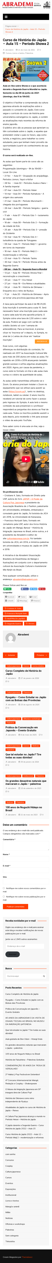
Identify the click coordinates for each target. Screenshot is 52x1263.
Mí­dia (7, 1212)
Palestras (29, 53)
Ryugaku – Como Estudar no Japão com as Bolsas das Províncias (26, 699)
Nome (6, 854)
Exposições (10, 1189)
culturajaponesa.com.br (18, 538)
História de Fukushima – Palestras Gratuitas (24, 1059)
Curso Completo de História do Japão (21, 994)
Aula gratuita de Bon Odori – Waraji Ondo (23, 1039)
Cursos (9, 53)
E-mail (6, 866)
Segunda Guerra (14, 623)
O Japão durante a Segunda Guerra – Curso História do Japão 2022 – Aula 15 (24, 1127)
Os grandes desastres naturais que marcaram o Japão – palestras (26, 782)
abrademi (9, 50)
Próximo (40, 655)
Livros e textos (18, 53)
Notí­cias (36, 746)
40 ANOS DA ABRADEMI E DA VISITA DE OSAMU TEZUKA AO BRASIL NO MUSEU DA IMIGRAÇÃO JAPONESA (25, 1021)
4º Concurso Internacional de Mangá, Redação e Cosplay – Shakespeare (21, 1082)
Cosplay (9, 1166)
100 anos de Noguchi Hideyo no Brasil (22, 1054)
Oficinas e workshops (32, 719)
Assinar (13, 954)
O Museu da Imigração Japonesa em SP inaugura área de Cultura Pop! (23, 1091)
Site (5, 877)
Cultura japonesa (13, 666)
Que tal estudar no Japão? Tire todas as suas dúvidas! (23, 756)
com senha (10, 1154)
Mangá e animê (12, 1206)
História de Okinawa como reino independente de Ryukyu (19, 1100)
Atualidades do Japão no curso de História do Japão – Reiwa (25, 1109)
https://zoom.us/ (17, 391)
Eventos (9, 1183)
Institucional (28, 776)
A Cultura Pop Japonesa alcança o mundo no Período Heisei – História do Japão (25, 1118)
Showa (31, 623)
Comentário (9, 839)
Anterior (11, 655)
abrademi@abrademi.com (25, 579)
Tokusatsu (10, 1241)
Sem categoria (11, 1235)
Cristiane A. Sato (14, 608)
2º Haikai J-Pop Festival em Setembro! (22, 1074)
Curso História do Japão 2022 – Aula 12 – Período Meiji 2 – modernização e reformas (24, 1136)
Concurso (9, 1160)
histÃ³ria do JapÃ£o (16, 618)
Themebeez (27, 1257)
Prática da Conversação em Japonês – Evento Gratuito (22, 729)
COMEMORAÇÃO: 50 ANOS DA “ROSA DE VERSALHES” (25, 1067)
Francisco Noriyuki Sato (17, 613)
